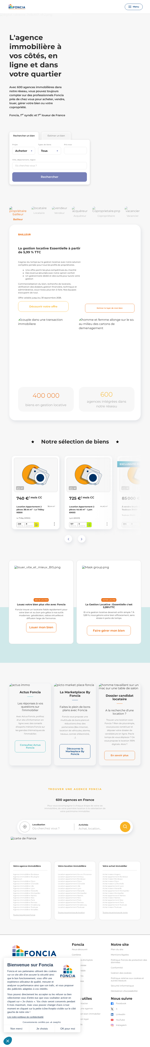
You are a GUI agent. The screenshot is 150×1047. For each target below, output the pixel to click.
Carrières (76, 955)
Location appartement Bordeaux (71, 879)
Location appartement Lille (69, 886)
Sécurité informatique (122, 986)
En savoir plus (119, 755)
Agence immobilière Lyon (24, 888)
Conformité (117, 968)
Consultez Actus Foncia (30, 746)
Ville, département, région (23, 160)
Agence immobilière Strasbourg (26, 905)
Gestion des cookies (121, 973)
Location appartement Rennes (71, 902)
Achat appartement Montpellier (116, 891)
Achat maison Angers (111, 874)
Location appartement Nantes (70, 895)
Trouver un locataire (104, 376)
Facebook (121, 1003)
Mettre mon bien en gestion (43, 373)
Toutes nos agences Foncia (24, 915)
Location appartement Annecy (71, 877)
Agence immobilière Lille (23, 886)
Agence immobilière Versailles (25, 910)
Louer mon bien (41, 627)
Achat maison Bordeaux (113, 879)
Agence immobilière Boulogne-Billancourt (26, 878)
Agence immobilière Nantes (25, 895)
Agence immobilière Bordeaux (26, 874)
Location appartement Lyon (69, 888)
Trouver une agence (82, 1008)
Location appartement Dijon (70, 881)
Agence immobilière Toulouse (25, 907)
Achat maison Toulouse (112, 907)
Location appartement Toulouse (71, 907)
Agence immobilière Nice (23, 898)
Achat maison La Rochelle (113, 884)
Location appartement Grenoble (71, 884)
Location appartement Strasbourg (72, 905)
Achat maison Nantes (111, 898)
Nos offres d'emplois (82, 960)
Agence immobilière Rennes (25, 902)
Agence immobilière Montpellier (26, 893)
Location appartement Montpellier (72, 893)
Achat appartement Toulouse (115, 905)
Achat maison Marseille (112, 888)
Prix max (68, 145)
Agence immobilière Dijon (24, 881)
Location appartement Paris (69, 900)
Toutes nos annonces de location (71, 912)
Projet (15, 145)
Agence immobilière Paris (24, 900)
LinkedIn (120, 1014)
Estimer (56, 135)
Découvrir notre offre (43, 306)
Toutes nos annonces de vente (115, 912)
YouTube (120, 1020)
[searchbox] (49, 165)
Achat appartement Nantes (114, 895)
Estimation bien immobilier (86, 1014)
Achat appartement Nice (113, 900)
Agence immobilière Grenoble (26, 884)
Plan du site (117, 949)
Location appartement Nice (69, 898)
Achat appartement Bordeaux (115, 877)
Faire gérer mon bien (109, 630)
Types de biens (44, 145)
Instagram (121, 1025)
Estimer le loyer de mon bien (110, 308)
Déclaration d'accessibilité (124, 991)
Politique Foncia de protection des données (129, 961)
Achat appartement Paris (113, 902)
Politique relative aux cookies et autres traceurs (127, 979)
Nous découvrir (79, 949)
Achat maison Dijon (111, 881)
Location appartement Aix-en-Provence (75, 874)
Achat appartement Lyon (113, 886)
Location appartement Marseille (71, 891)
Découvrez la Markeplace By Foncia (75, 751)
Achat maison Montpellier (113, 893)
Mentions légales (120, 955)
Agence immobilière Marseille (25, 891)
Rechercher (24, 135)
